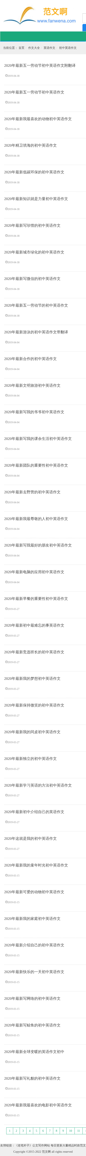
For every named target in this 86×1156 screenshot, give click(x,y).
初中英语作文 (68, 47)
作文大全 (34, 47)
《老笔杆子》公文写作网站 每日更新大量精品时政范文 (50, 1145)
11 (78, 1130)
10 (70, 1130)
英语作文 (49, 47)
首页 (21, 47)
